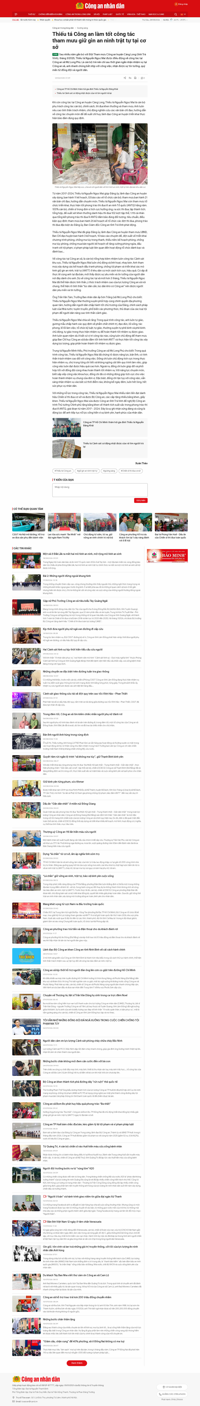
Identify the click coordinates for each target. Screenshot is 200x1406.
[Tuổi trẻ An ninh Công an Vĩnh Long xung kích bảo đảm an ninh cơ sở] (26, 1368)
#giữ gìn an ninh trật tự (87, 471)
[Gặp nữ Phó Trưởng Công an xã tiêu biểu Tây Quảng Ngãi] (26, 607)
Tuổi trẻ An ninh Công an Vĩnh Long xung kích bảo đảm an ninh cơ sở (81, 1361)
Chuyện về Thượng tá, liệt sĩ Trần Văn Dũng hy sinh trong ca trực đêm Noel (85, 995)
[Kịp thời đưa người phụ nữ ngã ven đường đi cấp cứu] (26, 635)
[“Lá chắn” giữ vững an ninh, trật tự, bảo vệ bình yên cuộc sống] (26, 882)
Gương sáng (82, 28)
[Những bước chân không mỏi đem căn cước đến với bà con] (26, 1068)
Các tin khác (22, 548)
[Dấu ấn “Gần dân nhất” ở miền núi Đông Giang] (26, 810)
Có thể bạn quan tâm (28, 509)
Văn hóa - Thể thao (136, 14)
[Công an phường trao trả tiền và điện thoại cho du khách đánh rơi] (26, 936)
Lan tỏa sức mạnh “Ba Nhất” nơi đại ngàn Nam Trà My (64, 536)
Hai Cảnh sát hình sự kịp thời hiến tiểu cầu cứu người (73, 649)
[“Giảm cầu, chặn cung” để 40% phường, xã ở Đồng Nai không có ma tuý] (26, 1348)
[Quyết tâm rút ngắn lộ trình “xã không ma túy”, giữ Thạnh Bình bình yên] (26, 763)
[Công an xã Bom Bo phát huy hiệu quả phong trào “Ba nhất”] (26, 1110)
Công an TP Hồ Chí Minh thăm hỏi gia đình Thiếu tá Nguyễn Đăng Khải (87, 89)
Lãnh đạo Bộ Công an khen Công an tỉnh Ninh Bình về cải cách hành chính (84, 949)
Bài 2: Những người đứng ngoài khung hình (67, 575)
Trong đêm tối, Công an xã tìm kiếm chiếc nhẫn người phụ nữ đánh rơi (82, 714)
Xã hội (97, 14)
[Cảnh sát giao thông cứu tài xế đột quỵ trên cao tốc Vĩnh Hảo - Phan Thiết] (26, 700)
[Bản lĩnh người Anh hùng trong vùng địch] (26, 741)
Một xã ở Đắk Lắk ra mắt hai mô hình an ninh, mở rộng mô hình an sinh (82, 553)
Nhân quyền (37, 20)
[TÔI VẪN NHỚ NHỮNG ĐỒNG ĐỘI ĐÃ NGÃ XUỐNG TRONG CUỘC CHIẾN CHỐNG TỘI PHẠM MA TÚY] (26, 1027)
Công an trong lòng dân (78, 14)
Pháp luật (108, 14)
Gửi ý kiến (140, 500)
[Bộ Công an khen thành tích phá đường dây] (26, 1088)
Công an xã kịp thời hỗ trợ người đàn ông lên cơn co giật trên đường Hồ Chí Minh (89, 970)
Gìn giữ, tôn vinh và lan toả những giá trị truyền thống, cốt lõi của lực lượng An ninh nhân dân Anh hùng (90, 1248)
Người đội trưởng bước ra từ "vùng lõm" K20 (68, 1168)
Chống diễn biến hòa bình (50, 14)
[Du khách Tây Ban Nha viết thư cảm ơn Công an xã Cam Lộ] (26, 1282)
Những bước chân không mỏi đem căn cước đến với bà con (76, 1061)
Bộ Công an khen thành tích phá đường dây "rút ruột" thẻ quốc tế (80, 1081)
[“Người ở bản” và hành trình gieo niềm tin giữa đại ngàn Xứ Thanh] (26, 1203)
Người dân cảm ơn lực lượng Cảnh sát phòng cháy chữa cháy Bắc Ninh (82, 1040)
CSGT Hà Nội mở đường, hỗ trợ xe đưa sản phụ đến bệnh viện (28, 536)
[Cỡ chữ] (130, 78)
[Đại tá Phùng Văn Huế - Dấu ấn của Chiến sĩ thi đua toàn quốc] (171, 522)
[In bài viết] (135, 78)
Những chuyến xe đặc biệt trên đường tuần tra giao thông (76, 671)
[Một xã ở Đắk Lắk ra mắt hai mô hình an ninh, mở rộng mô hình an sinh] (26, 560)
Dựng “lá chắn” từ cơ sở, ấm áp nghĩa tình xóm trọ (71, 854)
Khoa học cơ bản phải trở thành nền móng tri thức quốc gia (72, 20)
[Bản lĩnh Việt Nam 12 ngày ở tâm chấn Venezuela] (26, 1228)
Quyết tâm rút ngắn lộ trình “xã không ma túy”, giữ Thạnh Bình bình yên (83, 756)
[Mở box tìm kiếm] (175, 14)
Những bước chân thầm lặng (59, 1319)
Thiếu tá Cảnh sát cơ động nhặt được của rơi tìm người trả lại (84, 93)
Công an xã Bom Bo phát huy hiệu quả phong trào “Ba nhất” (77, 1103)
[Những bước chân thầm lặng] (26, 1326)
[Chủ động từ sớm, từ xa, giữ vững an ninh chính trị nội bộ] (100, 522)
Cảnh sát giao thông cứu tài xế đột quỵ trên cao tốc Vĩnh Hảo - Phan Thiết (85, 693)
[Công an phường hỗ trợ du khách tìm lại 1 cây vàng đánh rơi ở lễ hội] (135, 522)
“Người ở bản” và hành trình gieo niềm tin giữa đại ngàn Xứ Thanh (84, 1196)
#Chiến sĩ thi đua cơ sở (130, 471)
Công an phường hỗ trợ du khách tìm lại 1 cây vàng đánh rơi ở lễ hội (134, 537)
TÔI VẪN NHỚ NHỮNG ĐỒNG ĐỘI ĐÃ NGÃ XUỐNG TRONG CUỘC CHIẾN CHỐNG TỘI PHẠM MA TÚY (91, 1022)
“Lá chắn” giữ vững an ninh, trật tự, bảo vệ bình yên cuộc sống (78, 876)
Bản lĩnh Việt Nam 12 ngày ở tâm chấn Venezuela (74, 1221)
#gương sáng (109, 471)
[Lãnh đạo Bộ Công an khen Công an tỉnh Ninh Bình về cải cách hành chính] (26, 956)
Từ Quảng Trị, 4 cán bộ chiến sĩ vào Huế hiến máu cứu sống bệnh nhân (82, 1146)
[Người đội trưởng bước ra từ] (26, 1175)
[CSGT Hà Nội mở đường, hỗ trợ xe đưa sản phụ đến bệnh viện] (28, 522)
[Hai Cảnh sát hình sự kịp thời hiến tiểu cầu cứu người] (26, 656)
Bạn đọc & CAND (156, 14)
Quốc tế (120, 14)
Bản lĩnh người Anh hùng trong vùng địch (66, 734)
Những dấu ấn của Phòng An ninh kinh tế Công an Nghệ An (75, 1383)
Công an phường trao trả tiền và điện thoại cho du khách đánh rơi (80, 929)
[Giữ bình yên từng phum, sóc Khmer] (26, 788)
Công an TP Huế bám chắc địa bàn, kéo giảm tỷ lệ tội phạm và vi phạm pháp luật (88, 1124)
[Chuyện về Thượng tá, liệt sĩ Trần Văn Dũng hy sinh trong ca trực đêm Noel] (26, 1002)
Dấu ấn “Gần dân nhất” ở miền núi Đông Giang (69, 803)
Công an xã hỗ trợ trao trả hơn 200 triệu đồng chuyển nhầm (77, 1297)
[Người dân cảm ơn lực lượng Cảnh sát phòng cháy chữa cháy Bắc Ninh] (26, 1047)
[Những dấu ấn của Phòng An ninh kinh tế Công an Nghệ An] (26, 1390)
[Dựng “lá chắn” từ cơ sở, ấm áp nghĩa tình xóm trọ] (26, 860)
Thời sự (31, 14)
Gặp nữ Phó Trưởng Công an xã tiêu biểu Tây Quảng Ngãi (75, 600)
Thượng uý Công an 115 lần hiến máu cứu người (69, 831)
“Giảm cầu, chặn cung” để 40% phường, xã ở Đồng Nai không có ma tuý (83, 1341)
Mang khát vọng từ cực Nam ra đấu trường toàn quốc (73, 904)
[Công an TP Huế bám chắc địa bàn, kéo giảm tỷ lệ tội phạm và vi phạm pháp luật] (26, 1131)
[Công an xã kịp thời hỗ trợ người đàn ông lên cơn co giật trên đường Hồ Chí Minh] (26, 977)
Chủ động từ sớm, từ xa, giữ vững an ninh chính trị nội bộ (98, 536)
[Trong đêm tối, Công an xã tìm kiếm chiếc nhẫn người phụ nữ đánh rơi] (26, 721)
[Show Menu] (16, 14)
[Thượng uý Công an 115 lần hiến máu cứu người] (26, 838)
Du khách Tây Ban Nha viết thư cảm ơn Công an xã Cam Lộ (76, 1275)
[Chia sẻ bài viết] (125, 78)
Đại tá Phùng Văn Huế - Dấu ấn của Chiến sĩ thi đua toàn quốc (170, 536)
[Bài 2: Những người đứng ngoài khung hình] (26, 582)
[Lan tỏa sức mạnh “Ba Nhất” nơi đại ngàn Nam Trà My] (64, 522)
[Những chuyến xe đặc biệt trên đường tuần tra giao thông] (26, 678)
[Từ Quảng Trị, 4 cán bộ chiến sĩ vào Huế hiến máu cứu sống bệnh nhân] (26, 1153)
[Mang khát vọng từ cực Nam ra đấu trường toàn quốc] (26, 911)
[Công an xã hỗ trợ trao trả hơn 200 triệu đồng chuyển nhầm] (26, 1304)
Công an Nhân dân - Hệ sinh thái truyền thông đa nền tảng (100, 6)
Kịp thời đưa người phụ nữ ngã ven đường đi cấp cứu (73, 629)
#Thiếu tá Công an (63, 471)
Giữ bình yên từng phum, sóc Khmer (63, 781)
